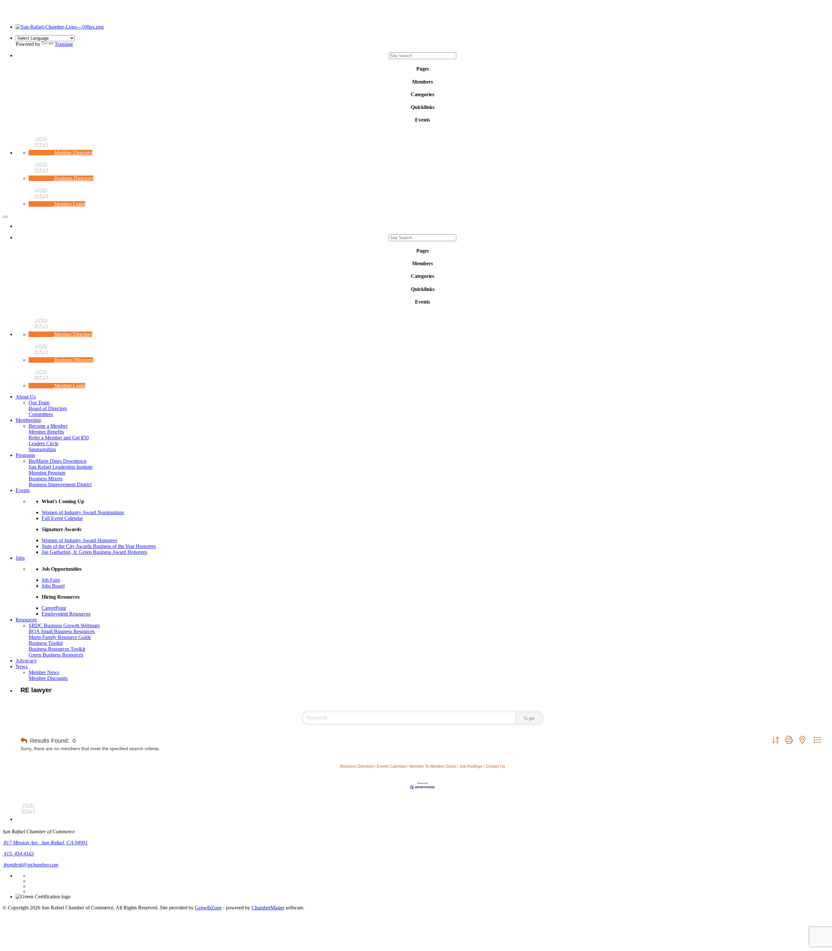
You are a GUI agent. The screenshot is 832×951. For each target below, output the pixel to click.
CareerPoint (54, 608)
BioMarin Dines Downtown (57, 461)
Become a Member (48, 426)
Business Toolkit (46, 643)
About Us (26, 396)
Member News (44, 672)
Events (23, 490)
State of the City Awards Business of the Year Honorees (99, 546)
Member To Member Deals (433, 766)
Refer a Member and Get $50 (59, 437)
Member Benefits (46, 432)
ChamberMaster (268, 907)
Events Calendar (391, 766)
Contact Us (495, 766)
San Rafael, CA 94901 (46, 842)
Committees (41, 414)
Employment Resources (66, 614)
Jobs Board (53, 586)
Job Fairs (51, 580)
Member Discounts (48, 678)
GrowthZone (208, 907)
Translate (64, 44)
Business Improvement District (60, 484)
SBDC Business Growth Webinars (64, 625)
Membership (28, 420)
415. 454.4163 (18, 853)
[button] (23, 741)
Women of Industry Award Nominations (83, 512)
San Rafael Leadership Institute (61, 467)
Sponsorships (42, 449)
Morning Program (47, 473)
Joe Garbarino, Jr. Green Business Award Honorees (94, 552)
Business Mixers (45, 478)
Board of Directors (48, 408)
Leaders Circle (43, 443)
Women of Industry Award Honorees (79, 540)
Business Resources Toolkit (57, 649)
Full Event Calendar (62, 518)
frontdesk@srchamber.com (30, 864)
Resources (26, 619)
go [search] (531, 718)
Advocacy (26, 660)
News (22, 666)
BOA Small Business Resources (62, 631)
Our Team (39, 402)
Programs (25, 455)
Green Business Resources (56, 655)
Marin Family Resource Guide (60, 637)
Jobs (20, 558)
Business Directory (356, 766)
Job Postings (471, 766)
